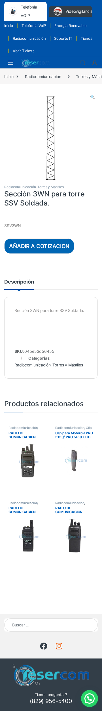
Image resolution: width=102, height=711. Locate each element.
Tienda (86, 38)
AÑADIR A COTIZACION (39, 246)
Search (83, 63)
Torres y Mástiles (50, 187)
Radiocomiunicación (43, 76)
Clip (89, 428)
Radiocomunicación (29, 38)
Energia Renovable (70, 25)
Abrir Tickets (24, 51)
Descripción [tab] (19, 282)
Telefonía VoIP (34, 25)
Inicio (8, 25)
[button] (92, 97)
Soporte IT (63, 38)
